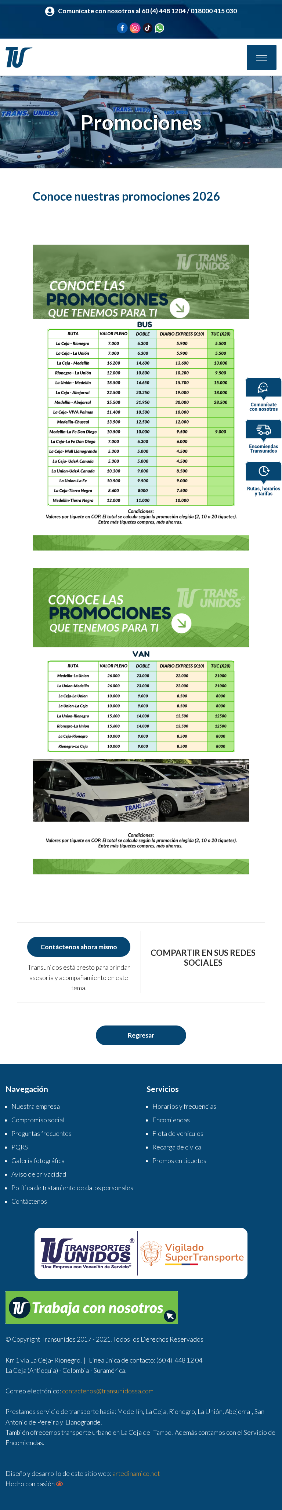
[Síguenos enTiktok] (147, 27)
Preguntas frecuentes (41, 1133)
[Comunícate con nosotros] (263, 396)
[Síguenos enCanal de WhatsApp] (159, 27)
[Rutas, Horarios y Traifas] (263, 480)
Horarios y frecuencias (184, 1106)
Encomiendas (171, 1120)
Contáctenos (29, 1201)
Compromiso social (38, 1120)
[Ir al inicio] (19, 57)
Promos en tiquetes (179, 1161)
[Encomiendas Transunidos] (263, 438)
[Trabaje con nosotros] (92, 1307)
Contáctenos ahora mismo (78, 947)
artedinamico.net (136, 1473)
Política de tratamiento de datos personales (72, 1188)
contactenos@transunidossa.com (107, 1391)
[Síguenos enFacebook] (122, 27)
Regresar (141, 1035)
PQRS (19, 1147)
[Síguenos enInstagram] (135, 27)
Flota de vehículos (177, 1133)
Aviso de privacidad (38, 1174)
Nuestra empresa (35, 1106)
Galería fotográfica (38, 1161)
